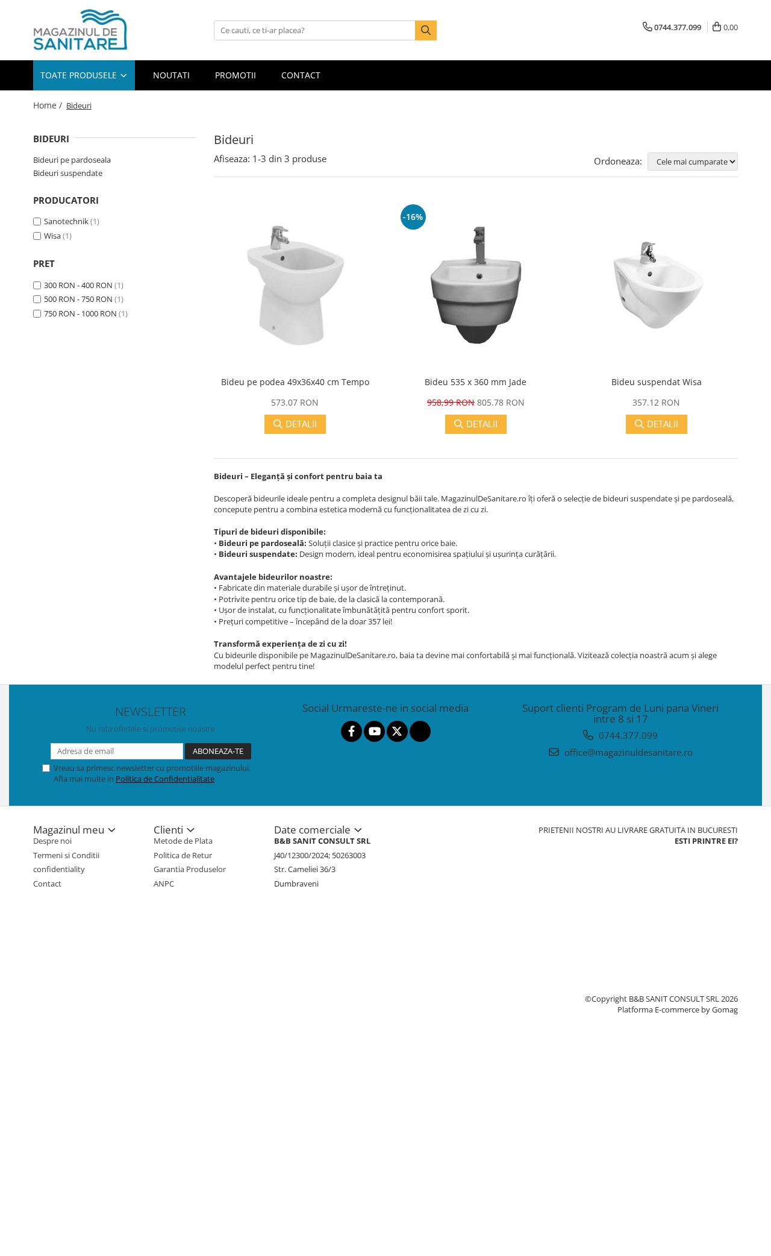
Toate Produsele (79, 75)
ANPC (164, 883)
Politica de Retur (183, 855)
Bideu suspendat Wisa (656, 382)
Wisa (52, 235)
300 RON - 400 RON (78, 285)
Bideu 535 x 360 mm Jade (475, 382)
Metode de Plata (183, 840)
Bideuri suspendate (67, 173)
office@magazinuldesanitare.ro (627, 752)
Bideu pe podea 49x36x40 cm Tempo (295, 382)
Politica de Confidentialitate (165, 778)
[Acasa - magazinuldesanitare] (93, 30)
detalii (301, 424)
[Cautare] (426, 30)
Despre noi (52, 840)
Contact (300, 75)
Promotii (235, 75)
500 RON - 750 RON (78, 299)
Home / (48, 105)
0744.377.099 (627, 735)
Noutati (171, 75)
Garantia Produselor (190, 869)
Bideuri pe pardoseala (72, 159)
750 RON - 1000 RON (80, 313)
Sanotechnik (66, 221)
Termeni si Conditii (66, 855)
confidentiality (59, 869)
